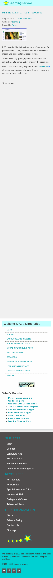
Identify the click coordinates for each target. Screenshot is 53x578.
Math (9, 330)
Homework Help (15, 494)
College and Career (17, 499)
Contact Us (13, 525)
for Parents (13, 484)
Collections (43, 66)
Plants (14, 25)
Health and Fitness (17, 463)
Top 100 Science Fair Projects (23, 406)
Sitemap (11, 530)
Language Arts (14, 453)
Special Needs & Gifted (19, 489)
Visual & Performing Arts (20, 348)
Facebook (10, 570)
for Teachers (13, 479)
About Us (12, 515)
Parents (11, 375)
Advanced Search (16, 504)
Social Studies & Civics (18, 343)
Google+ (15, 570)
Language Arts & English (19, 339)
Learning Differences (18, 366)
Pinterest (20, 570)
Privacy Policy (15, 520)
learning (16, 22)
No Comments (25, 18)
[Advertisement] (26, 201)
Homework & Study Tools (19, 362)
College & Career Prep (18, 371)
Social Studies (14, 458)
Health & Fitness (15, 353)
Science (11, 334)
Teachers (12, 357)
